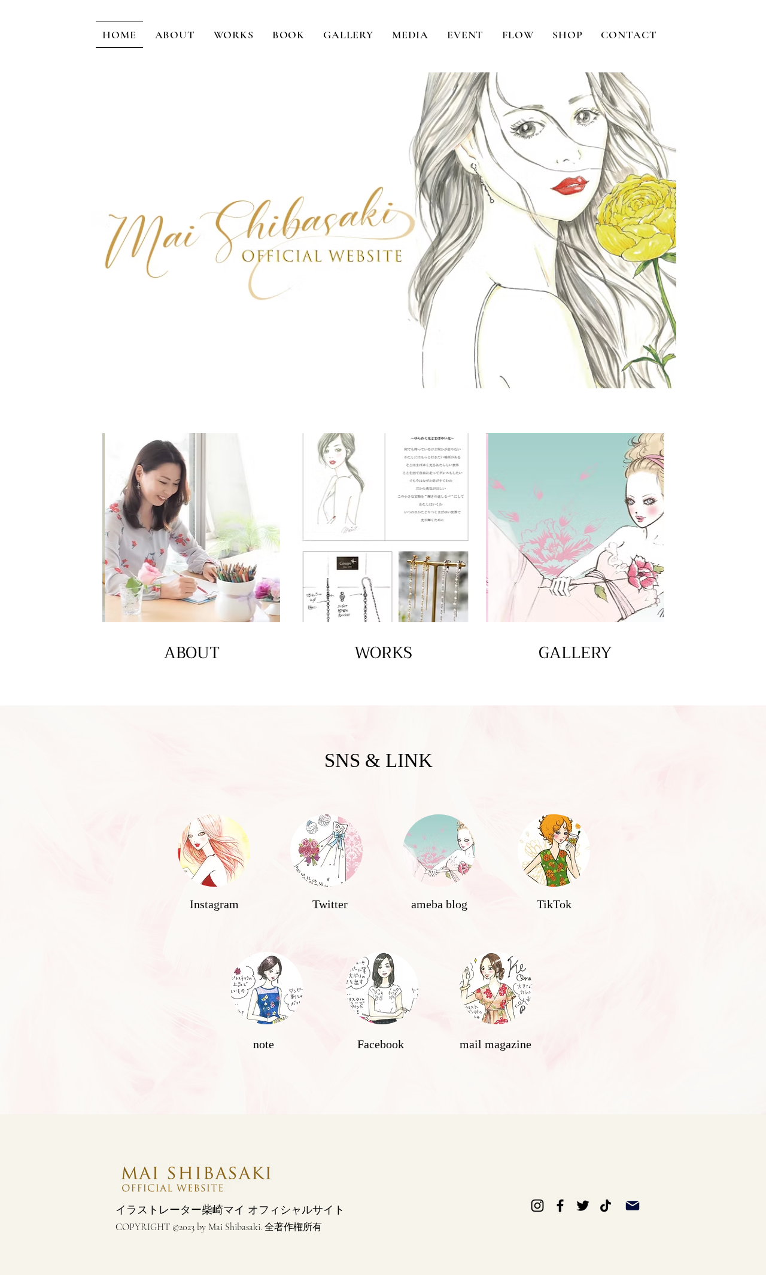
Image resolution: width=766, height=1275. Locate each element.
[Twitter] (582, 1205)
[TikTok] (605, 1205)
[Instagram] (537, 1205)
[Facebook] (560, 1205)
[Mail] (632, 1206)
